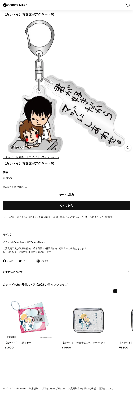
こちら (24, 187)
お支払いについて (13, 272)
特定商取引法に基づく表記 (82, 388)
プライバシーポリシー (53, 388)
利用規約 (33, 388)
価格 (5, 172)
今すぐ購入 (66, 205)
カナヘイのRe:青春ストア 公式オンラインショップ (31, 157)
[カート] (128, 5)
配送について (106, 388)
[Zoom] (128, 147)
